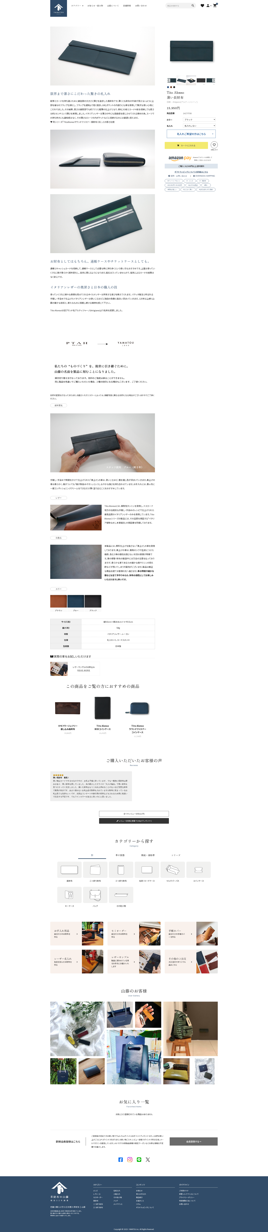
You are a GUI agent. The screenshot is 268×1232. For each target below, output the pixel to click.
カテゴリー (76, 5)
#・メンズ (190, 181)
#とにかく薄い (188, 189)
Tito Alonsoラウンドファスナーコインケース (137, 729)
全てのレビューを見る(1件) (134, 813)
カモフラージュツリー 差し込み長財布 (67, 727)
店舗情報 (127, 5)
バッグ (115, 1200)
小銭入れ (116, 1194)
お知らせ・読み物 (95, 5)
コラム (138, 1204)
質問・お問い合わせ (178, 176)
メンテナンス (117, 1204)
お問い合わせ (141, 5)
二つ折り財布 (98, 1204)
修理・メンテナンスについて (188, 1194)
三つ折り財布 (98, 1207)
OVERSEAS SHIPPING (205, 176)
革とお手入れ (141, 1194)
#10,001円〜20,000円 (175, 185)
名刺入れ (116, 1190)
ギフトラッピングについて (145, 1207)
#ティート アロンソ (174, 181)
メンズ (95, 1190)
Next (214, 80)
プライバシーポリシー (186, 1197)
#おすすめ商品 (193, 185)
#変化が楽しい (172, 189)
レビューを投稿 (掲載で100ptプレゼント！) (135, 820)
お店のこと (140, 1200)
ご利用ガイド (183, 1190)
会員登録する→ (193, 1141)
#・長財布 (203, 181)
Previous (168, 80)
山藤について (113, 5)
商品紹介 (139, 1197)
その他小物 (117, 1197)
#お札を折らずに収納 (206, 189)
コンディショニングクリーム (66, 488)
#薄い (206, 185)
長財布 (95, 1200)
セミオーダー (98, 1197)
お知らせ (139, 1190)
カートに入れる (188, 145)
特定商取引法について (187, 1200)
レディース (96, 1194)
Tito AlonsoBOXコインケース (103, 727)
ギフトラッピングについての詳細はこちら (191, 171)
